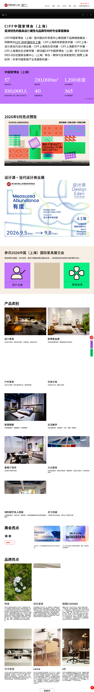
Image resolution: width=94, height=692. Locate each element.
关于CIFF (47, 6)
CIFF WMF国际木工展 (28, 85)
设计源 (64, 6)
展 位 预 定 (91, 352)
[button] (6, 581)
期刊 (75, 6)
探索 (70, 6)
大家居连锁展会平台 (84, 6)
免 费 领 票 (91, 344)
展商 (53, 6)
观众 (58, 6)
